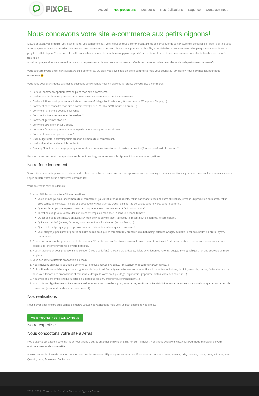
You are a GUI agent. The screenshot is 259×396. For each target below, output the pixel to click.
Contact (95, 391)
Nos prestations (125, 9)
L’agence (194, 9)
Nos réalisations (171, 9)
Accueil (103, 9)
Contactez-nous (217, 9)
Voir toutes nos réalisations (55, 317)
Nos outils (148, 9)
